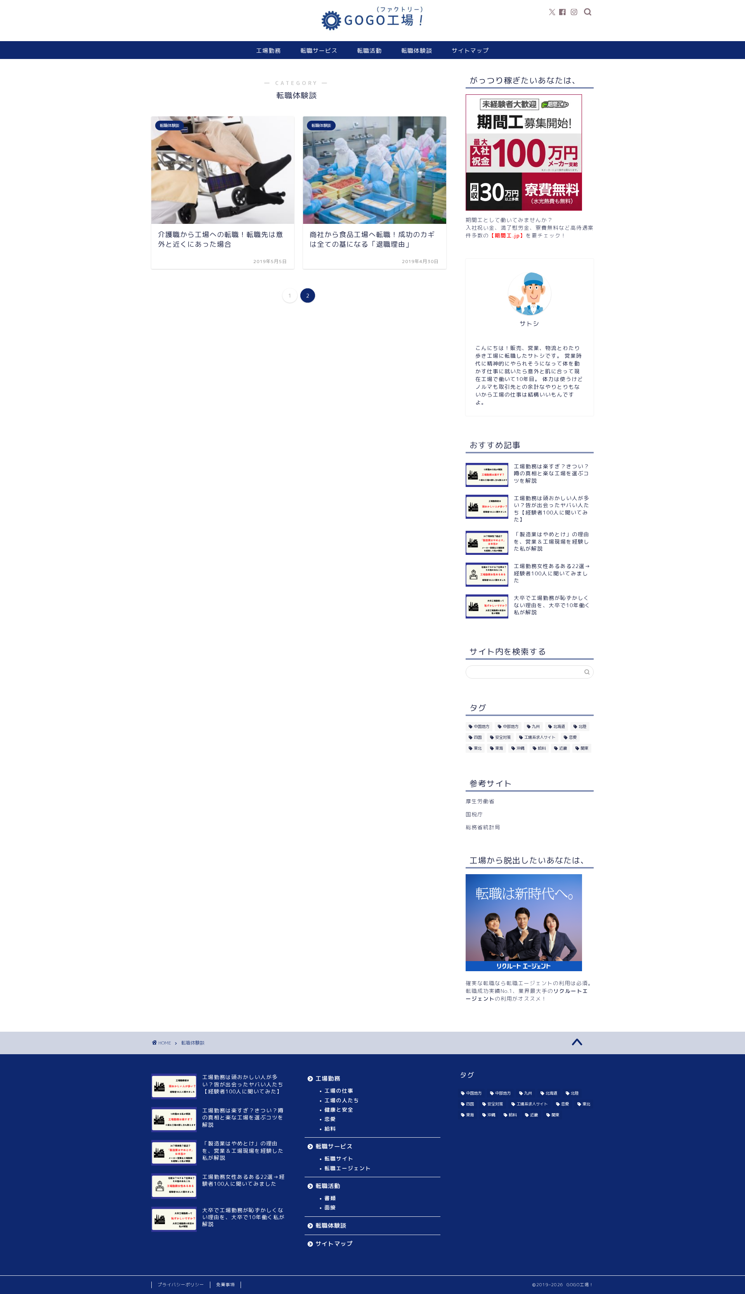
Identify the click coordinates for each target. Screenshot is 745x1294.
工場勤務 (268, 51)
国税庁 (474, 814)
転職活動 (369, 51)
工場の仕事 (338, 1090)
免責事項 (225, 1285)
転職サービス (319, 51)
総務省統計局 (483, 827)
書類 (330, 1198)
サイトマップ (470, 51)
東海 (499, 748)
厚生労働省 (480, 801)
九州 (536, 726)
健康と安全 (338, 1109)
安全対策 (503, 737)
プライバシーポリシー (181, 1285)
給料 (542, 748)
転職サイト (338, 1158)
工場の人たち (341, 1100)
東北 (478, 748)
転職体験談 (416, 51)
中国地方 (481, 726)
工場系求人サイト (539, 737)
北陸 (582, 726)
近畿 (563, 748)
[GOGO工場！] (372, 35)
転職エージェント (347, 1168)
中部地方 (510, 726)
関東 (584, 748)
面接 (330, 1207)
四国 (478, 737)
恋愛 (573, 737)
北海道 (559, 726)
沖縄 (520, 748)
